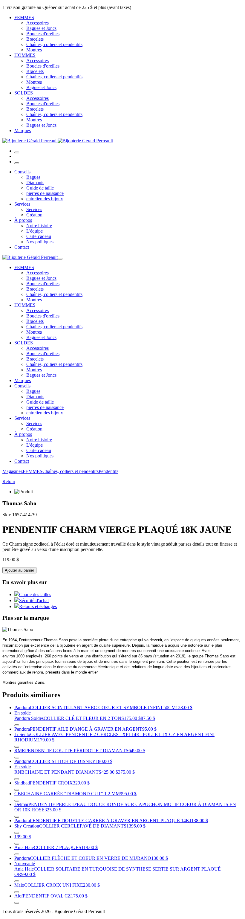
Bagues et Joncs (41, 28)
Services (22, 204)
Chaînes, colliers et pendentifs (54, 44)
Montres (34, 49)
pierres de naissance (45, 193)
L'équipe (34, 230)
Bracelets (35, 39)
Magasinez (12, 471)
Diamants (35, 182)
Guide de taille (40, 187)
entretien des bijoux (44, 198)
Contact (21, 247)
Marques (22, 130)
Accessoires (37, 22)
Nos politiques (39, 241)
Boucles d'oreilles (42, 33)
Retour (8, 481)
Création (34, 214)
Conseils (22, 171)
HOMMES (25, 55)
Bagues (33, 177)
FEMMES (24, 17)
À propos (23, 220)
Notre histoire (39, 225)
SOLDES (23, 92)
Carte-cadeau (38, 236)
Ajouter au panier (19, 570)
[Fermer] (16, 163)
